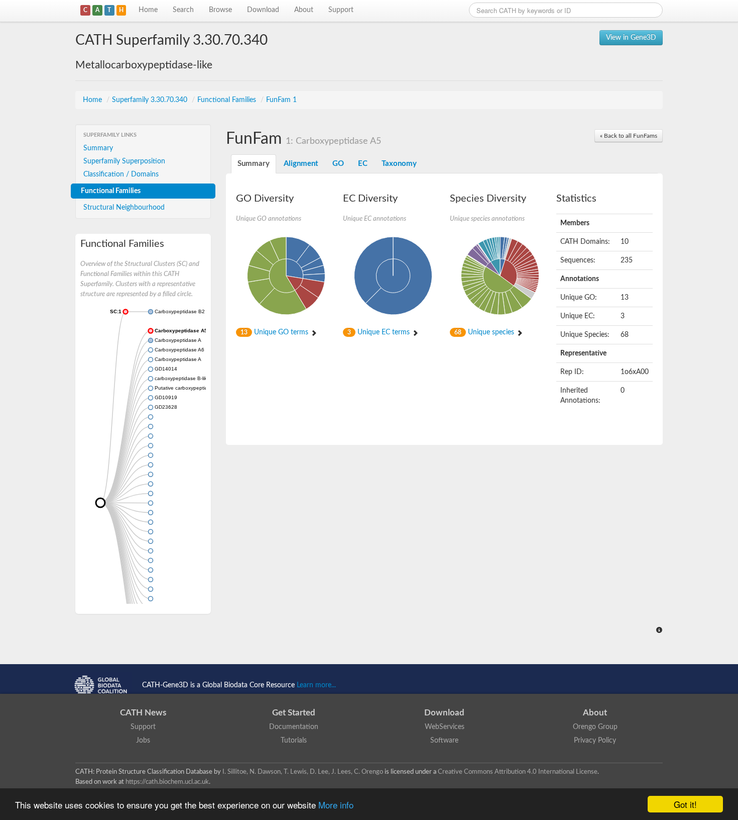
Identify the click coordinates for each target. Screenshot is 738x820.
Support (340, 10)
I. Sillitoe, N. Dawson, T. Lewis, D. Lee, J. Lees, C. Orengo (302, 772)
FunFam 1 (281, 100)
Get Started (293, 712)
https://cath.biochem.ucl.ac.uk (167, 782)
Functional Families (227, 100)
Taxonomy (399, 163)
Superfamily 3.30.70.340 (150, 100)
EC (362, 163)
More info (335, 804)
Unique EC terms (379, 332)
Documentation (293, 727)
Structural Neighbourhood (124, 207)
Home (148, 10)
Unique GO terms (275, 332)
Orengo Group (595, 727)
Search (183, 10)
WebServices (444, 727)
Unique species (485, 332)
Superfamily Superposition (124, 161)
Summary (98, 148)
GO (338, 163)
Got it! (685, 804)
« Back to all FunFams (628, 136)
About (303, 10)
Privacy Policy (595, 740)
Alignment (301, 163)
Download (263, 10)
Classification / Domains (121, 174)
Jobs (143, 740)
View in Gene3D (631, 37)
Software (444, 740)
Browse (220, 10)
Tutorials (294, 740)
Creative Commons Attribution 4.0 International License (517, 772)
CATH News (143, 712)
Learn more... (316, 685)
